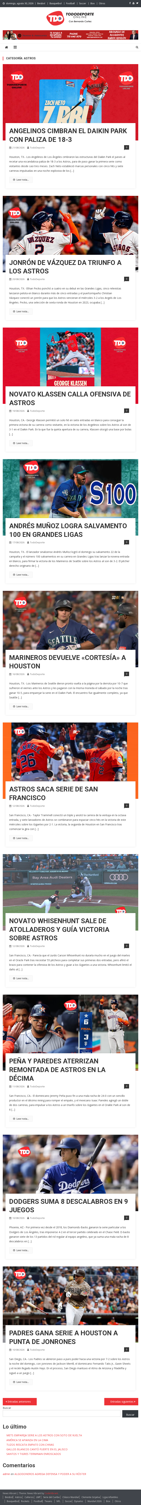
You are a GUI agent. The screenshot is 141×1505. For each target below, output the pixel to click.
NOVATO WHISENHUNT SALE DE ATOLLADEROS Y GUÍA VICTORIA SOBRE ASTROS (59, 929)
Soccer (82, 3)
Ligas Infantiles (110, 1497)
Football (70, 3)
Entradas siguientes (121, 1401)
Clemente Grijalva (91, 1497)
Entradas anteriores (19, 1401)
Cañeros (29, 1497)
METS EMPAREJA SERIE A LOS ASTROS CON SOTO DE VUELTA (44, 1435)
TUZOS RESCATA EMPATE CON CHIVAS (30, 1444)
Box (93, 3)
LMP (38, 1497)
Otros (102, 3)
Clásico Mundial (70, 1497)
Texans (48, 1501)
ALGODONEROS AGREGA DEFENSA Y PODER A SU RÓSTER (50, 1474)
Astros (18, 1497)
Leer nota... (23, 179)
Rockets (25, 1501)
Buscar (7, 1408)
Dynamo (78, 1501)
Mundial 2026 (95, 1501)
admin (6, 1474)
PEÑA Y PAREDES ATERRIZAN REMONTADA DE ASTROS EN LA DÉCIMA (57, 1069)
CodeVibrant (51, 1493)
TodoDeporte (37, 147)
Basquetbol (56, 3)
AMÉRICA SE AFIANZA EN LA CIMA (27, 1440)
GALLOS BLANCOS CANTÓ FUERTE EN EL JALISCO (37, 1449)
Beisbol (41, 3)
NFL (58, 1501)
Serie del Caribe (51, 1497)
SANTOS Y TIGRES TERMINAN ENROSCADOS (33, 1454)
